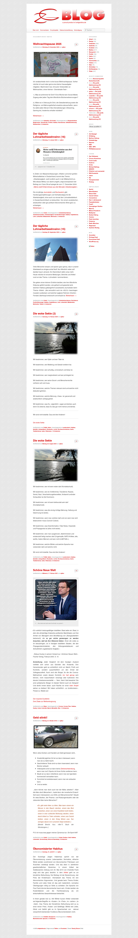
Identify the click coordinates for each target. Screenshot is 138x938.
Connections (93, 198)
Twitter (56, 928)
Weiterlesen (38, 116)
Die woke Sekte (38, 422)
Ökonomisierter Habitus (48, 848)
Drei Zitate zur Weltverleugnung (44, 701)
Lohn (34, 216)
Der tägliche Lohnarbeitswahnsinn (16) (49, 135)
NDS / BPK (92, 147)
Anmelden (92, 235)
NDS (90, 145)
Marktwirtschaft (37, 918)
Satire (49, 427)
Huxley (35, 708)
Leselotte (92, 96)
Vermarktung (43, 839)
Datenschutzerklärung (66, 30)
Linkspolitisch (42, 429)
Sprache (45, 918)
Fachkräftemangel (59, 214)
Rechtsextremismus (64, 429)
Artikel (66, 872)
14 (76, 571)
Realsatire (50, 429)
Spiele (91, 58)
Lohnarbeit (39, 216)
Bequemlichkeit (72, 120)
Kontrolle (44, 708)
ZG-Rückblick (93, 69)
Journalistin (48, 192)
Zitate (45, 706)
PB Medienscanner (95, 149)
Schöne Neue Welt (44, 570)
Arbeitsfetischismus (65, 213)
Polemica (92, 221)
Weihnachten (37, 124)
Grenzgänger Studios (95, 206)
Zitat (59, 708)
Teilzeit (42, 304)
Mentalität (54, 708)
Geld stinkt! (40, 717)
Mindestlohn (46, 216)
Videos (91, 63)
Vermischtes (93, 60)
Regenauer (92, 225)
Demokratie (44, 122)
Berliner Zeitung (94, 138)
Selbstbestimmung (71, 122)
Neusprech (52, 917)
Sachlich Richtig (94, 228)
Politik (45, 427)
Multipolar (92, 213)
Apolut (91, 189)
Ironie (39, 708)
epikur (64, 47)
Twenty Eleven (76, 928)
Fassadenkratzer (94, 202)
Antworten (44, 124)
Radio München (94, 223)
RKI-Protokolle (93, 173)
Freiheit (50, 122)
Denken (65, 837)
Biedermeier (36, 122)
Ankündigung (78, 30)
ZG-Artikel (53, 120)
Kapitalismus (74, 214)
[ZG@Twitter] (91, 246)
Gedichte (92, 46)
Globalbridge (93, 140)
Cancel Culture (93, 196)
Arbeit (45, 213)
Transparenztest (94, 180)
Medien (91, 50)
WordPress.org (93, 241)
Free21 (91, 204)
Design (91, 41)
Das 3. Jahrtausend (95, 200)
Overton (91, 217)
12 (76, 314)
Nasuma (91, 142)
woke (43, 431)
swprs (91, 175)
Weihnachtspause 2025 (47, 44)
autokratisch (66, 427)
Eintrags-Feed (93, 237)
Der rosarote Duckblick (41, 699)
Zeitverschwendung (68, 768)
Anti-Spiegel (93, 134)
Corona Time (67, 706)
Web (90, 65)
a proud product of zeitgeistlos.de (74, 22)
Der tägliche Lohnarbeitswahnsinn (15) (49, 227)
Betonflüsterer (93, 191)
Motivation (54, 216)
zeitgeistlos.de (41, 928)
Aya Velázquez (93, 156)
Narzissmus (61, 122)
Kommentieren (44, 30)
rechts (55, 429)
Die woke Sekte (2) (44, 313)
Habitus (55, 122)
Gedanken (46, 120)
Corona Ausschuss (95, 158)
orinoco (91, 108)
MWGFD (91, 169)
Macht (49, 708)
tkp (90, 178)
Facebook (64, 928)
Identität (35, 429)
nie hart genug (68, 675)
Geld (69, 837)
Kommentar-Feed (94, 239)
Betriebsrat (74, 300)
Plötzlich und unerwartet (96, 171)
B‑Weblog (92, 136)
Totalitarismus (37, 431)
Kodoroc (91, 163)
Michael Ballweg (94, 167)
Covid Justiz (93, 160)
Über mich (36, 30)
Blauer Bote (92, 193)
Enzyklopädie (54, 30)
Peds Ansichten (94, 219)
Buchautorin (59, 192)
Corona (61, 706)
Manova (91, 208)
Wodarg (91, 182)
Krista (91, 165)
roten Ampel (73, 685)
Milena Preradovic (94, 211)
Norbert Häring (93, 215)
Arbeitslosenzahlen (38, 214)
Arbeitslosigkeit (49, 214)
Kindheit (46, 917)
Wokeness (48, 431)
